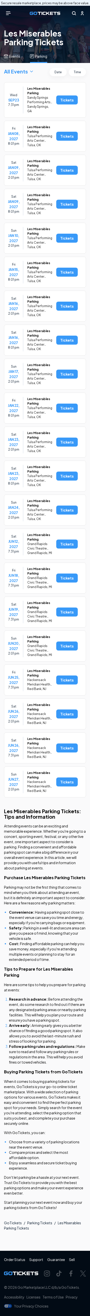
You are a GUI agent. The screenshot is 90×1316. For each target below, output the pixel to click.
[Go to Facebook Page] (71, 1274)
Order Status (14, 1259)
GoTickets (13, 1223)
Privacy (72, 1297)
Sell (72, 1259)
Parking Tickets (39, 1223)
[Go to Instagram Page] (47, 1274)
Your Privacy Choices (31, 1306)
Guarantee (56, 1259)
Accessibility (14, 1297)
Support (36, 1259)
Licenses (33, 1297)
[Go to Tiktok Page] (59, 1274)
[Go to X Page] (83, 1274)
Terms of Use (53, 1297)
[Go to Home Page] (45, 13)
